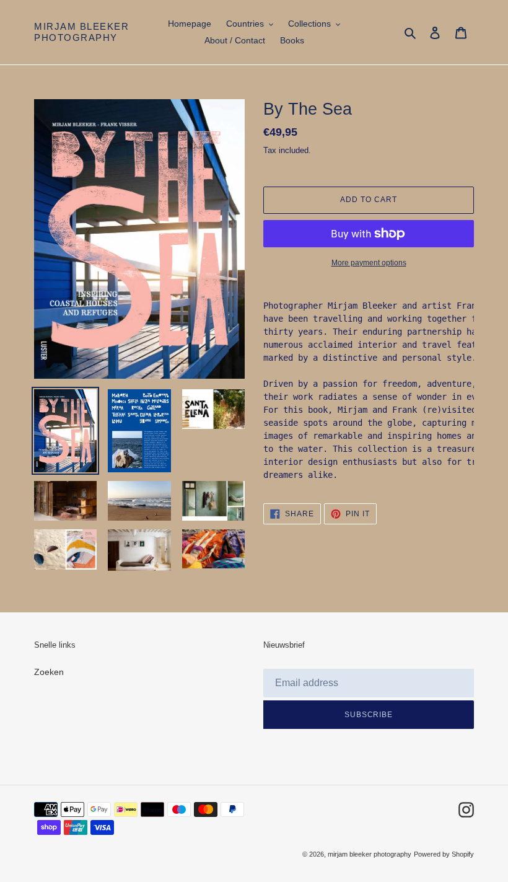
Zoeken (49, 672)
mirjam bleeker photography (81, 32)
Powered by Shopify (444, 854)
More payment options (368, 262)
